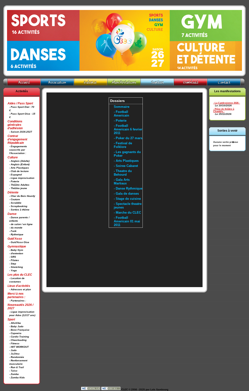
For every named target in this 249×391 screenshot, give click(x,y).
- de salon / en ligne (21, 224)
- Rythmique (16, 234)
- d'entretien (16, 253)
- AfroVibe (15, 323)
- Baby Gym (16, 250)
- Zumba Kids (17, 377)
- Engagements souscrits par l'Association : (18, 150)
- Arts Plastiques (19, 167)
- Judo (13, 350)
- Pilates (14, 260)
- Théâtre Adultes (19, 184)
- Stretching (16, 267)
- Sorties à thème (19, 209)
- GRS (12, 256)
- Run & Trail (16, 367)
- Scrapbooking (18, 206)
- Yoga (13, 270)
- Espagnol (15, 174)
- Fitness (14, 343)
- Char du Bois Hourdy (22, 196)
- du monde (15, 227)
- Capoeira (15, 333)
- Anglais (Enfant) (19, 164)
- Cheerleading (18, 340)
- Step (12, 263)
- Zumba (14, 374)
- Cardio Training (19, 336)
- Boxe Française (19, 329)
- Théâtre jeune (18, 188)
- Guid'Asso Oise (19, 242)
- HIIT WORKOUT (19, 347)
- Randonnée (16, 357)
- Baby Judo (16, 326)
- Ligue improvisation (21, 178)
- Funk (13, 231)
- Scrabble (15, 202)
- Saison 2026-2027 (20, 131)
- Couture (14, 199)
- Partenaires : (17, 300)
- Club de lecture (19, 171)
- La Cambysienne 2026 (226, 103)
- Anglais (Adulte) (19, 161)
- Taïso (13, 370)
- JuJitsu (14, 353)
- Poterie (14, 181)
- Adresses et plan (20, 289)
